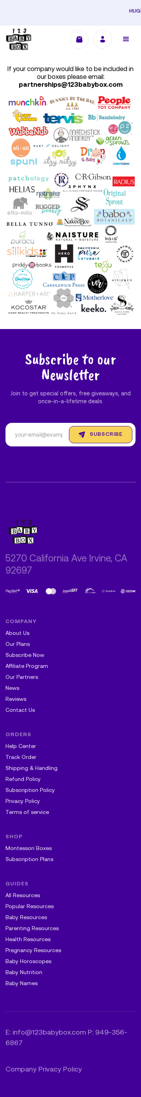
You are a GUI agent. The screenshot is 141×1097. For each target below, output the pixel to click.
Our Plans (17, 644)
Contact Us (20, 710)
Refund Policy (23, 780)
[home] (18, 39)
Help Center (20, 747)
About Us (17, 633)
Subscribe (106, 434)
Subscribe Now (24, 655)
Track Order (20, 758)
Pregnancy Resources (33, 951)
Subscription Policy (30, 790)
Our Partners (21, 677)
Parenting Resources (32, 929)
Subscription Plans (29, 860)
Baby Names (21, 984)
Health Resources (28, 940)
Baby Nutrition (23, 973)
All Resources (22, 896)
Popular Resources (29, 907)
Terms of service (27, 812)
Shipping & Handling (31, 769)
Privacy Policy (22, 801)
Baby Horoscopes (28, 962)
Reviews (15, 699)
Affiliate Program (26, 666)
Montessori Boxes (28, 849)
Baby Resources (26, 918)
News (12, 688)
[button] (126, 39)
